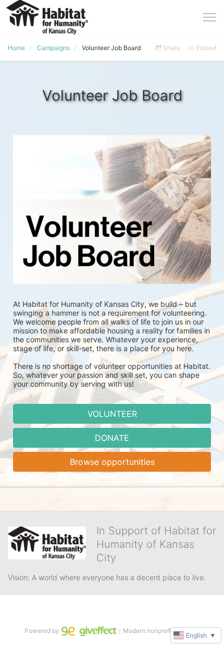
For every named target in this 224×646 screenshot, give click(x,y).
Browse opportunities (112, 462)
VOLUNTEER (112, 414)
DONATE (112, 438)
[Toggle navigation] (209, 17)
